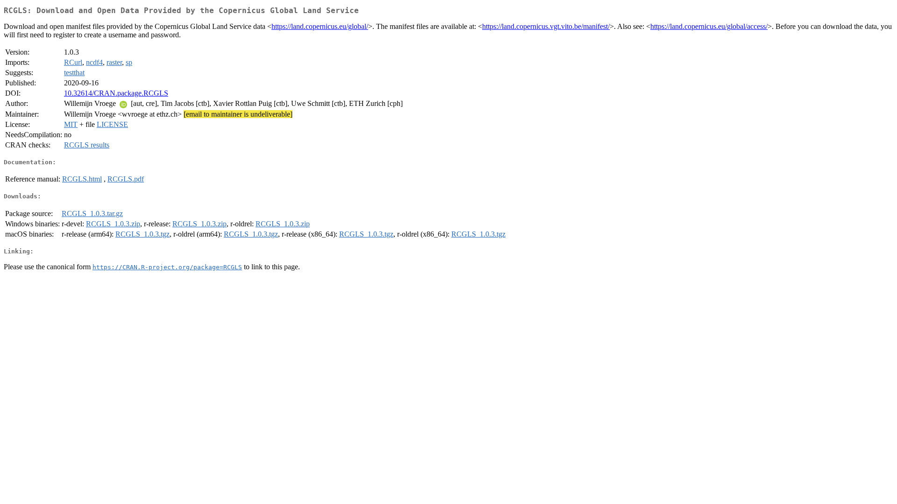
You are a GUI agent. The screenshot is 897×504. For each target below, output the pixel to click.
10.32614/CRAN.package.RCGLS (116, 93)
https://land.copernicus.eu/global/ (319, 26)
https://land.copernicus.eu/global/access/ (709, 26)
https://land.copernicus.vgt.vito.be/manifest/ (546, 26)
